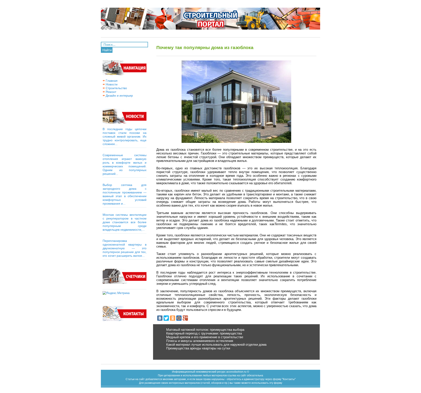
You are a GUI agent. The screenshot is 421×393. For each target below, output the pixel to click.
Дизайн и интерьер (119, 95)
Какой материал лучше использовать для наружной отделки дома (216, 344)
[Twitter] (166, 318)
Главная (111, 80)
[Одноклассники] (172, 318)
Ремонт (110, 92)
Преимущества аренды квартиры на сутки (198, 348)
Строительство (116, 88)
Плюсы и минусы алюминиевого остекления (199, 341)
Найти (107, 50)
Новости (111, 84)
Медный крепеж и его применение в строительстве (204, 337)
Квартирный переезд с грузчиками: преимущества (204, 333)
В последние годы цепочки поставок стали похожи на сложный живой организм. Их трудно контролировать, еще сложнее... (124, 136)
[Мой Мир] (179, 318)
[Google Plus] (185, 318)
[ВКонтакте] (159, 318)
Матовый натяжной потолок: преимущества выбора (205, 329)
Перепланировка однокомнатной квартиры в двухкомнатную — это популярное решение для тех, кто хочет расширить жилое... (124, 248)
